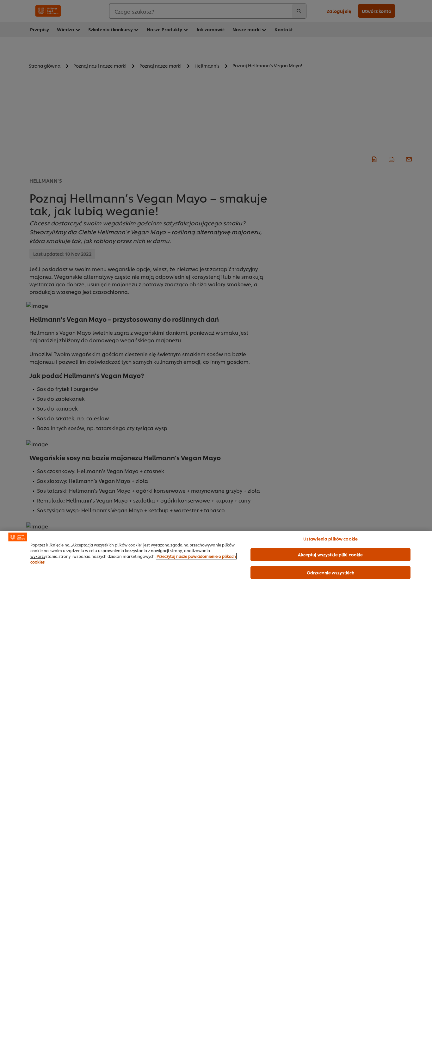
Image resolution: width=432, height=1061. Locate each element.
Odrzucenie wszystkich (331, 572)
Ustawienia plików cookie (330, 538)
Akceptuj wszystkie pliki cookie (330, 554)
